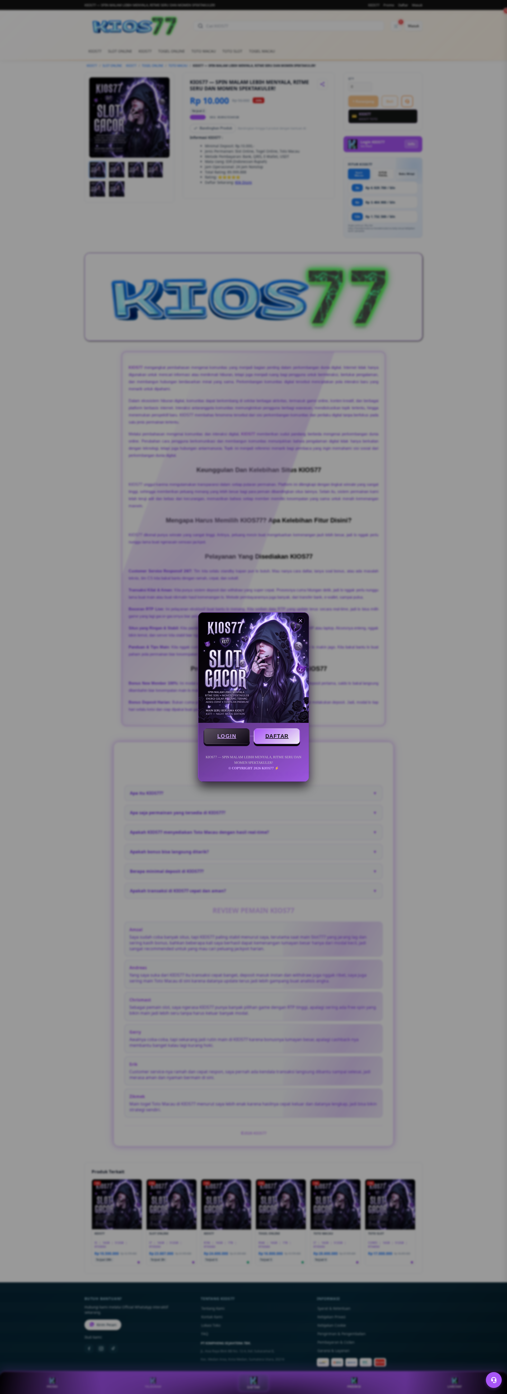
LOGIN (226, 736)
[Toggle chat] (494, 1380)
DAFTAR (277, 736)
